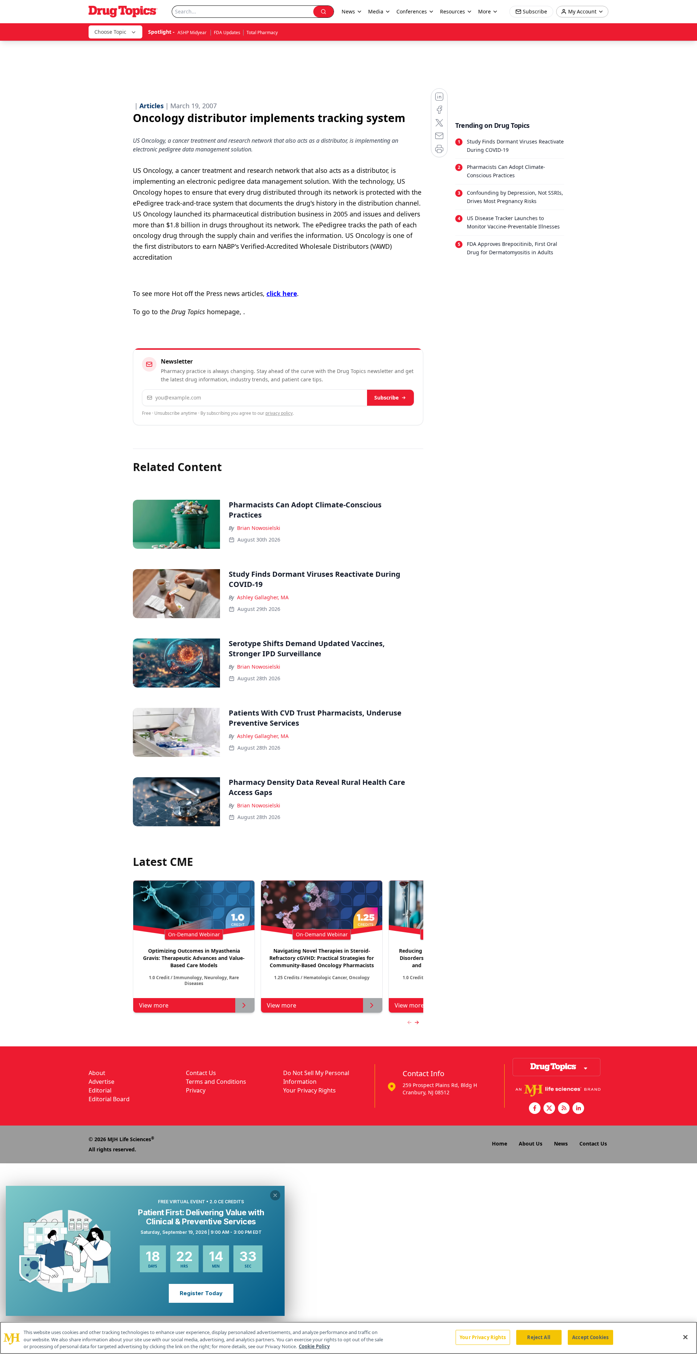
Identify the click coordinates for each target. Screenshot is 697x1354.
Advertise (101, 1082)
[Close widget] (275, 1195)
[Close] (685, 1337)
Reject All (538, 1337)
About (97, 1073)
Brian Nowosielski (258, 527)
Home (499, 1143)
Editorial (100, 1090)
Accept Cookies (590, 1337)
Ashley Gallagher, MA (263, 597)
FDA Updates (227, 32)
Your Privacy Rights (309, 1090)
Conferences (411, 11)
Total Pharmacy (262, 32)
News (561, 1143)
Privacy (195, 1090)
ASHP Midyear (193, 32)
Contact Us (201, 1073)
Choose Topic (110, 31)
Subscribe (386, 397)
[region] (348, 1338)
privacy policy (279, 413)
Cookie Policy (314, 1346)
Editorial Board (109, 1099)
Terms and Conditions (216, 1082)
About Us (530, 1143)
